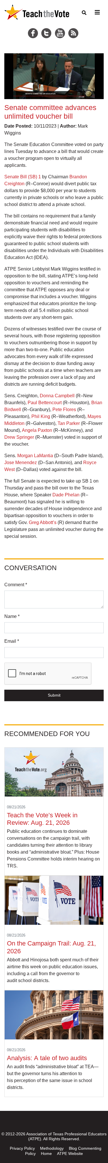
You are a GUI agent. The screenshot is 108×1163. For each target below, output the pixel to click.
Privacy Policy (22, 1148)
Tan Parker (69, 423)
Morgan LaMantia (35, 455)
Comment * (15, 584)
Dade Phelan (65, 494)
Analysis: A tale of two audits (48, 1058)
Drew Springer (19, 437)
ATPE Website (70, 1153)
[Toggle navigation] (96, 12)
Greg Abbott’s (42, 522)
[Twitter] (47, 26)
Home (46, 1153)
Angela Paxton (37, 430)
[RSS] (74, 26)
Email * (11, 641)
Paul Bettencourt (45, 402)
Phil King (40, 416)
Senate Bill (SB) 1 (22, 176)
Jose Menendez (20, 462)
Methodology (52, 1148)
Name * (12, 616)
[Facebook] (34, 26)
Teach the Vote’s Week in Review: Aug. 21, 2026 (42, 819)
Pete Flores (64, 409)
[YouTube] (61, 26)
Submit (54, 695)
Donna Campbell (57, 395)
